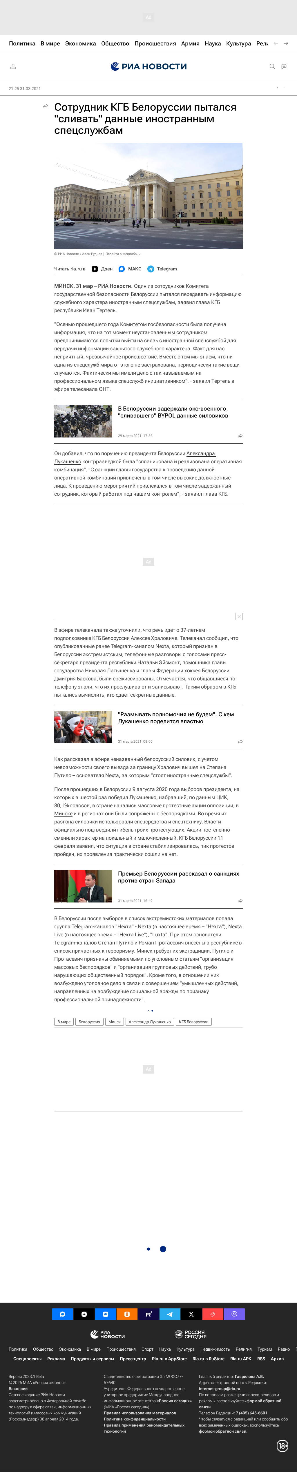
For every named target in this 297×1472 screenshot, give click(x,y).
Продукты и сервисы (92, 1358)
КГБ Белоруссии (111, 638)
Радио (284, 1349)
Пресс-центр (133, 1358)
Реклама (56, 1358)
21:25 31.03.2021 (25, 88)
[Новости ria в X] (191, 1314)
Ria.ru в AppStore (169, 1358)
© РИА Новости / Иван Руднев (78, 254)
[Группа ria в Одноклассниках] (127, 1314)
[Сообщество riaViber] (234, 1314)
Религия (244, 1349)
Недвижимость (215, 1349)
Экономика (70, 1349)
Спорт (147, 1349)
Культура (186, 1349)
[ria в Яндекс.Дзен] (84, 1314)
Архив (277, 1358)
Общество (43, 1349)
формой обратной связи (222, 1431)
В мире (63, 1021)
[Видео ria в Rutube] (148, 1314)
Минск (114, 1021)
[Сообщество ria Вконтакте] (105, 1314)
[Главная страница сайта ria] (148, 66)
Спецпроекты (27, 1358)
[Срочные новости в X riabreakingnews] (212, 1314)
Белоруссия (89, 1021)
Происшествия (121, 1349)
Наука (165, 1349)
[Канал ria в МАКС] (62, 1314)
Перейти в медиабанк (123, 254)
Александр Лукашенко (150, 1021)
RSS (261, 1358)
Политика (18, 1349)
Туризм (265, 1349)
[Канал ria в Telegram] (170, 1314)
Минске (63, 813)
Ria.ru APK (240, 1358)
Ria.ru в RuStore (208, 1358)
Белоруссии (144, 294)
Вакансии (18, 1388)
